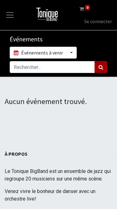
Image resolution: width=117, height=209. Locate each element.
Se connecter (98, 21)
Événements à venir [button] (42, 53)
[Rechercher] (101, 67)
